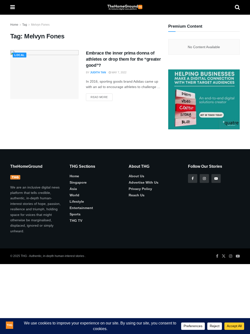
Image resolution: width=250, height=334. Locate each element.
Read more (102, 96)
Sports (75, 214)
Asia (73, 189)
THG (24, 256)
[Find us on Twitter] (224, 256)
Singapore (78, 182)
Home (14, 24)
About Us (136, 176)
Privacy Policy (140, 189)
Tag (24, 24)
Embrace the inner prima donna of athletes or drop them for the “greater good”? (123, 59)
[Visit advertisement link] (204, 99)
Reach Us (137, 195)
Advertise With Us (143, 182)
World (74, 195)
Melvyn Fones (40, 24)
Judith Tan (98, 72)
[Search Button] (237, 7)
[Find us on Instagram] (204, 178)
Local (19, 55)
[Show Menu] (12, 7)
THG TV (76, 221)
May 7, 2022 (118, 72)
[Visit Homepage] (125, 7)
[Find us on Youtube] (216, 178)
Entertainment (81, 208)
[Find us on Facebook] (192, 178)
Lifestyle (77, 201)
